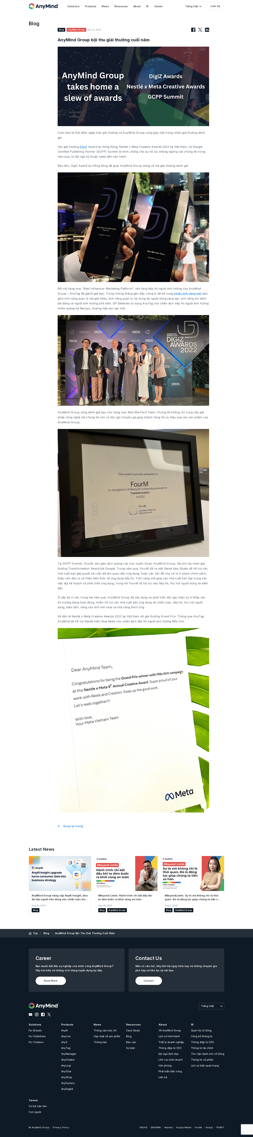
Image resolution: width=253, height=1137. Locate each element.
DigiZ (83, 146)
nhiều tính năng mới (187, 293)
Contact (149, 980)
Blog (46, 933)
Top (35, 933)
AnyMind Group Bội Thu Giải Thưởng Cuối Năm (85, 933)
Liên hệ (215, 6)
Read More (51, 980)
